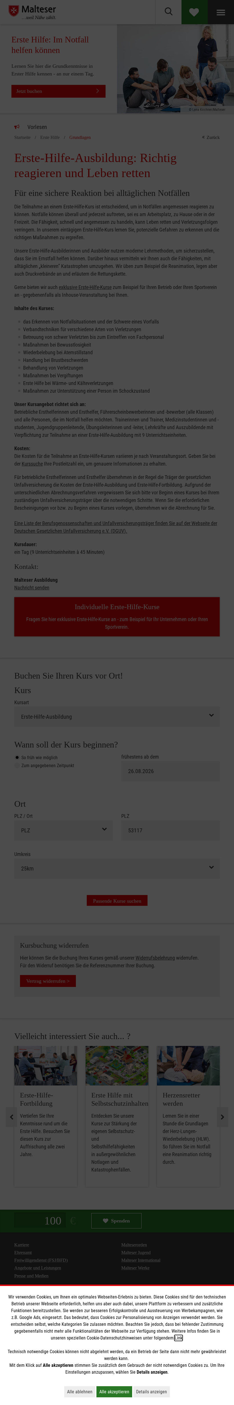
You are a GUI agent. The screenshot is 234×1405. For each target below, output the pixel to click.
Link (178, 1338)
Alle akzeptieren (115, 1391)
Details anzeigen (153, 1391)
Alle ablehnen (81, 1391)
